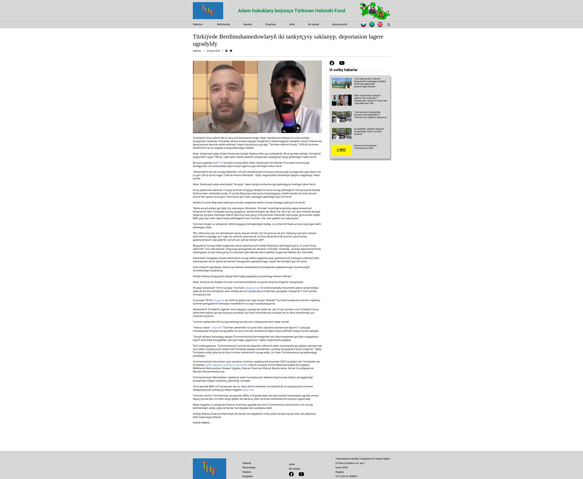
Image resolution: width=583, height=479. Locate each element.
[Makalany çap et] (226, 51)
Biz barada (313, 24)
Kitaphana (270, 24)
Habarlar (246, 463)
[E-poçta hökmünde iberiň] (231, 51)
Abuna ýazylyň (339, 24)
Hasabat (247, 24)
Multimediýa (223, 24)
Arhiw (292, 24)
